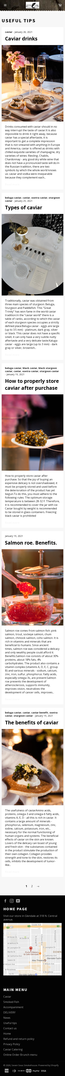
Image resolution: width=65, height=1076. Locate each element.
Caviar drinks (21, 38)
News (6, 1018)
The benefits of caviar (31, 722)
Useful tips (10, 1023)
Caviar (7, 996)
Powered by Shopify (48, 1065)
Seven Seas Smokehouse (24, 1065)
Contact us (10, 1028)
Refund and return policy (18, 1039)
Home (7, 1033)
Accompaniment (13, 1007)
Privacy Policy (11, 1044)
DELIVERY (9, 1012)
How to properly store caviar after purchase (32, 384)
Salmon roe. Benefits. (31, 542)
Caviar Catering (13, 1049)
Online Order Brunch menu (20, 1055)
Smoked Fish (11, 1002)
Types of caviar (23, 207)
